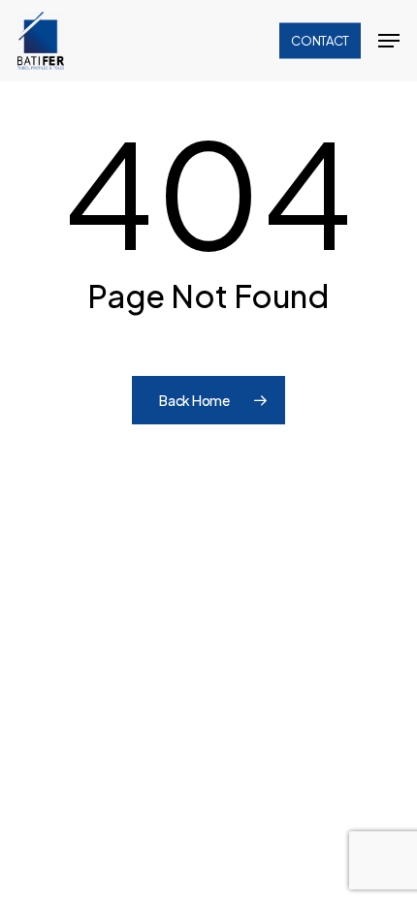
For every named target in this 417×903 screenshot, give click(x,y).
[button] (389, 40)
